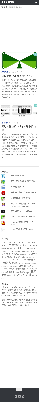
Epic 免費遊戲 (8, 248)
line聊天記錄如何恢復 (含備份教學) (24, 216)
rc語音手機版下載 (17, 187)
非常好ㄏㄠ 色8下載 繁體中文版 (23, 181)
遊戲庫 (5, 272)
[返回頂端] (19, 389)
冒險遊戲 (21, 263)
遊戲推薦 (10, 272)
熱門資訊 (5, 72)
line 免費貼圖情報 (22, 254)
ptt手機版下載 (30, 257)
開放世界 (28, 272)
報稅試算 (7, 266)
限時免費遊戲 (22, 275)
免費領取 (15, 263)
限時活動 (34, 275)
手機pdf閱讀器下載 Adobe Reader (23, 192)
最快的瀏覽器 (15, 269)
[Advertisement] (19, 31)
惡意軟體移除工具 (25, 266)
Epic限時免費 (6, 251)
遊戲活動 (17, 272)
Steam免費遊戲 (24, 260)
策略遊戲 (22, 269)
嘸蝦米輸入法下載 (18, 175)
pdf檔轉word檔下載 (21, 257)
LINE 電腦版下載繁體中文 (21, 198)
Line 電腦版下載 (9, 257)
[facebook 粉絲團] (15, 396)
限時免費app (10, 275)
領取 (3, 278)
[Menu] (36, 2)
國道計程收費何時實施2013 (17, 76)
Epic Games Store (21, 242)
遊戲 (27, 269)
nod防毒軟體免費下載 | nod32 (22, 229)
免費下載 (31, 260)
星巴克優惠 (8, 269)
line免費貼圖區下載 (17, 251)
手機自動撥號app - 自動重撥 (21, 211)
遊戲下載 (31, 269)
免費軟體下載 (7, 2)
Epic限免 (32, 248)
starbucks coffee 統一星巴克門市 (10, 260)
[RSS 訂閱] (23, 396)
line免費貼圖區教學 (28, 251)
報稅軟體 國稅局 (14, 266)
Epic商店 (25, 248)
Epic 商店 (17, 248)
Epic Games (7, 242)
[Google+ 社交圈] (19, 396)
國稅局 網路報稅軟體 (30, 263)
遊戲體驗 (22, 272)
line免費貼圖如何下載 (9, 254)
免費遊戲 (6, 262)
